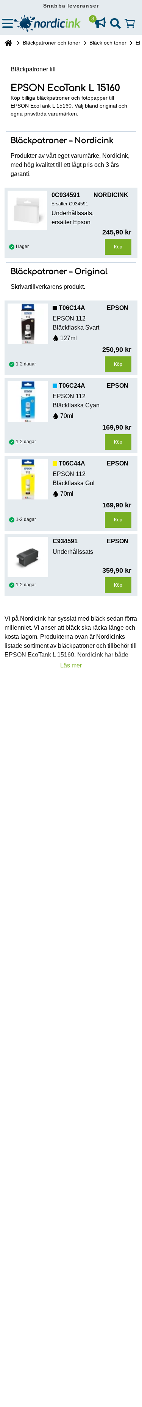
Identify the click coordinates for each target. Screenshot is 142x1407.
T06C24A (72, 385)
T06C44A (72, 463)
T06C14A (72, 308)
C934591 (65, 541)
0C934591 (65, 195)
